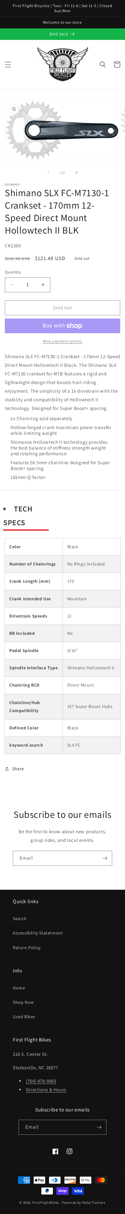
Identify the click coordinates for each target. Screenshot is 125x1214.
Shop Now (23, 1002)
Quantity (13, 272)
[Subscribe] (105, 858)
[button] (8, 65)
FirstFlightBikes (45, 1202)
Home (19, 988)
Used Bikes (24, 1016)
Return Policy (27, 947)
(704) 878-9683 (41, 1081)
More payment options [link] (62, 341)
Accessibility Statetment (38, 933)
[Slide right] (77, 172)
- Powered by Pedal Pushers (83, 1202)
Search (20, 918)
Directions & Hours (46, 1090)
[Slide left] (48, 172)
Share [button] (18, 769)
